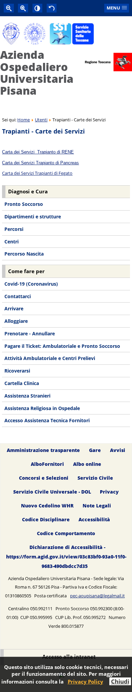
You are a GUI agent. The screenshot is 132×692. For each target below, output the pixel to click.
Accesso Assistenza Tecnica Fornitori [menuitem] (47, 420)
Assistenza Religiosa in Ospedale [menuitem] (42, 408)
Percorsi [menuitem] (13, 229)
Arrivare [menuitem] (13, 308)
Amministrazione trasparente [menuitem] (43, 450)
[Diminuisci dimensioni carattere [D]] (9, 8)
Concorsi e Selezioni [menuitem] (43, 478)
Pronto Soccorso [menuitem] (23, 204)
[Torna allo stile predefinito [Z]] (52, 8)
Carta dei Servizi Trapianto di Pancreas (40, 162)
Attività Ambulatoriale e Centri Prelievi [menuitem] (49, 358)
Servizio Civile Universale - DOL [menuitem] (52, 491)
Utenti (41, 120)
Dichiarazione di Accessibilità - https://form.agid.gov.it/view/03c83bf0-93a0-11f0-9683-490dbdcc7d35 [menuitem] (66, 556)
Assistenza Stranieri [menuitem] (27, 395)
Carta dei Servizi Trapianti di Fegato (37, 173)
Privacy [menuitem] (109, 491)
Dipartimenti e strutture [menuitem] (32, 216)
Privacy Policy (85, 681)
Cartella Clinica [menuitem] (21, 383)
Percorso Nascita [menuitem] (24, 253)
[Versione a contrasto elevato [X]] (37, 8)
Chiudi (120, 681)
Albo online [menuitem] (87, 464)
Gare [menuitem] (95, 450)
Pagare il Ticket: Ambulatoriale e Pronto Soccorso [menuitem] (62, 346)
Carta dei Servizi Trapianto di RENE (38, 151)
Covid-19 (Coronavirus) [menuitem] (31, 284)
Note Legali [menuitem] (97, 505)
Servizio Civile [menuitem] (95, 478)
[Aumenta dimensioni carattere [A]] (23, 8)
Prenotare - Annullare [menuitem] (29, 333)
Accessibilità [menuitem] (94, 519)
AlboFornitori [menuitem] (47, 464)
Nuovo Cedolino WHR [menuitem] (47, 505)
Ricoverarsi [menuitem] (17, 370)
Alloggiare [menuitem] (16, 321)
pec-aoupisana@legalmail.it (97, 596)
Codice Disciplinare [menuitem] (46, 519)
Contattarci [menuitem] (17, 296)
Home (23, 120)
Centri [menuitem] (11, 241)
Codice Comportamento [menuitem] (66, 533)
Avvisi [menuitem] (117, 450)
